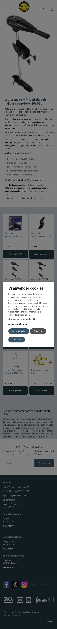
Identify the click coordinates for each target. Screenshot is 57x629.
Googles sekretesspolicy (20, 319)
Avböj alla (16, 339)
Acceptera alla (18, 331)
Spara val (38, 331)
